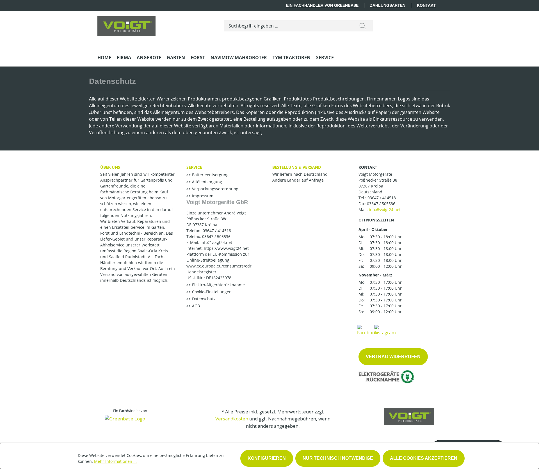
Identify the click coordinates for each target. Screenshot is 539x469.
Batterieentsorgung (210, 174)
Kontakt (426, 5)
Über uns (110, 167)
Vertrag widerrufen (393, 356)
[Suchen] (363, 25)
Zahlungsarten (387, 5)
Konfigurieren (267, 458)
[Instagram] (385, 330)
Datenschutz (203, 298)
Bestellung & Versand (296, 167)
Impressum (202, 195)
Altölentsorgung (206, 181)
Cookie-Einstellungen (211, 291)
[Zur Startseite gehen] (126, 24)
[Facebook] (367, 330)
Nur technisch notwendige (338, 458)
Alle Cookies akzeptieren (423, 458)
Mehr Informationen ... (115, 461)
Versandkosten (231, 418)
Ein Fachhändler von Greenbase (322, 5)
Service (194, 167)
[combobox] (288, 25)
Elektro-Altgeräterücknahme (218, 284)
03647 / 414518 (381, 197)
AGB (195, 305)
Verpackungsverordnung (214, 188)
